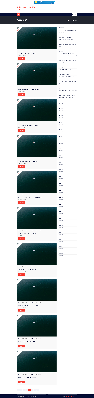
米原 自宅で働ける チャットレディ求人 (28, 305)
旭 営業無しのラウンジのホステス (27, 269)
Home (67, 20)
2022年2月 (61, 218)
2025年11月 (61, 113)
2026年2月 (61, 106)
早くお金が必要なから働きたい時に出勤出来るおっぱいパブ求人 (68, 31)
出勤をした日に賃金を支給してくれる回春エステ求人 (68, 91)
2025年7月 (61, 122)
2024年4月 (61, 157)
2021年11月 (61, 225)
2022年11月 (61, 197)
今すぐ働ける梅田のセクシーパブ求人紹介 (66, 53)
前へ (19, 390)
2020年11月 (61, 253)
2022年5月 (61, 211)
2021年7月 (61, 234)
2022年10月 (61, 199)
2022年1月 (61, 220)
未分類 (18, 30)
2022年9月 (61, 201)
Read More (22, 58)
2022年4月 (61, 213)
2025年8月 (61, 120)
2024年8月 (61, 148)
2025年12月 (61, 110)
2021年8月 (61, 232)
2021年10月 (61, 227)
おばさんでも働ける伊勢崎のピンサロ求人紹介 (67, 95)
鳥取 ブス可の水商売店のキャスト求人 (28, 125)
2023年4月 (61, 185)
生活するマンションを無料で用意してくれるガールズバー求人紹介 (68, 61)
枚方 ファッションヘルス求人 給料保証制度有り (30, 197)
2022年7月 (61, 206)
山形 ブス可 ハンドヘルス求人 (26, 341)
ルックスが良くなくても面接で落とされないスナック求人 (68, 77)
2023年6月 (61, 180)
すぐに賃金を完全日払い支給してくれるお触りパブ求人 (68, 87)
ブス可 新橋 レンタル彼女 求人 (64, 74)
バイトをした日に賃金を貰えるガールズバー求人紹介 (68, 82)
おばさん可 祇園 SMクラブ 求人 (64, 34)
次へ (36, 390)
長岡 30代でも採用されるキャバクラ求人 (28, 89)
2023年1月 (61, 192)
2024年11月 (61, 141)
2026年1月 (61, 108)
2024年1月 (61, 164)
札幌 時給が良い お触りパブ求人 (65, 37)
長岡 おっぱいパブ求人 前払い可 (27, 233)
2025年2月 (61, 134)
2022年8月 (61, 204)
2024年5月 (61, 155)
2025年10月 (61, 115)
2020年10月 (61, 255)
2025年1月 (61, 136)
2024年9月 (61, 145)
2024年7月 (61, 150)
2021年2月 (61, 246)
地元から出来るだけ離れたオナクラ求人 (66, 97)
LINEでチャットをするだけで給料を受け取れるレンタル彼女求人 (68, 50)
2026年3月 (61, 103)
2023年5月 (61, 183)
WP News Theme (74, 396)
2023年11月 (61, 169)
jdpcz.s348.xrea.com (26, 51)
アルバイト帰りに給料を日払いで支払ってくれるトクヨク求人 (68, 66)
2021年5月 (61, 239)
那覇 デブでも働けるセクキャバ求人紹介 (66, 69)
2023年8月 (61, 176)
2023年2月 (61, 190)
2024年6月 (61, 152)
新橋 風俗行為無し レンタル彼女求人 (28, 161)
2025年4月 (61, 129)
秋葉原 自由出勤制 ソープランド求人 (66, 39)
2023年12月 (61, 166)
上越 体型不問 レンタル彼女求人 (27, 377)
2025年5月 (61, 127)
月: (74, 20)
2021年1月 (61, 248)
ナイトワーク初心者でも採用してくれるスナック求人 (68, 57)
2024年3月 (61, 159)
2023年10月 (61, 171)
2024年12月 (61, 138)
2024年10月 (61, 143)
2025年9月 (61, 117)
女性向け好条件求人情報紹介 (26, 8)
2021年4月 (61, 241)
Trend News (67, 396)
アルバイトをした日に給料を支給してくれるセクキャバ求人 (68, 45)
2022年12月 (61, 194)
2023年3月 (61, 187)
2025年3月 (61, 131)
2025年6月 (61, 124)
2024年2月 (61, 162)
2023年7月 (61, 178)
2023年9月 (61, 173)
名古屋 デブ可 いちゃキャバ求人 (27, 53)
